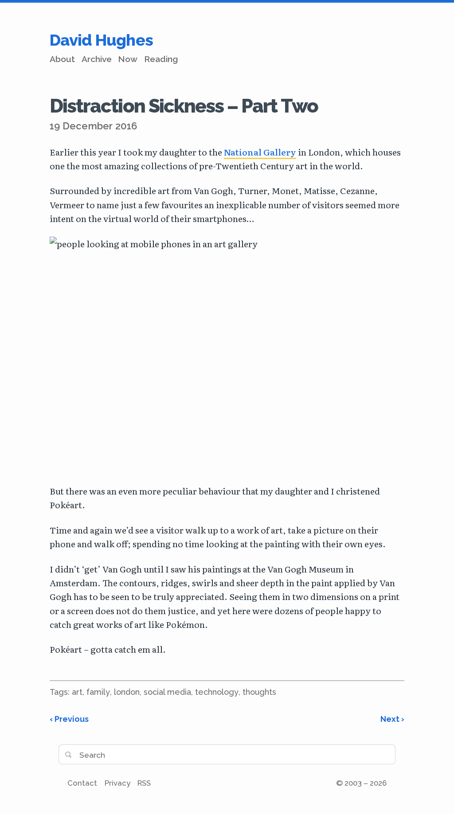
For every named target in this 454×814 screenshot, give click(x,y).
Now (127, 59)
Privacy (117, 783)
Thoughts (259, 692)
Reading (161, 59)
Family (98, 692)
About (62, 59)
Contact (82, 783)
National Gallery (260, 151)
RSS (144, 783)
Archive (97, 59)
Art (77, 692)
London (127, 692)
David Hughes (101, 40)
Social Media (167, 692)
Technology (217, 692)
